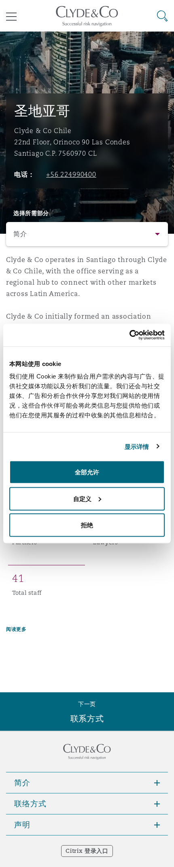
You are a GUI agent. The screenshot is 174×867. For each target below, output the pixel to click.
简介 (20, 234)
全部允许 (87, 472)
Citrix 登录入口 (87, 850)
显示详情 (137, 446)
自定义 (82, 498)
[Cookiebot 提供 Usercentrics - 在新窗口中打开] (129, 335)
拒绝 (87, 525)
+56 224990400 (71, 174)
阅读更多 (16, 629)
